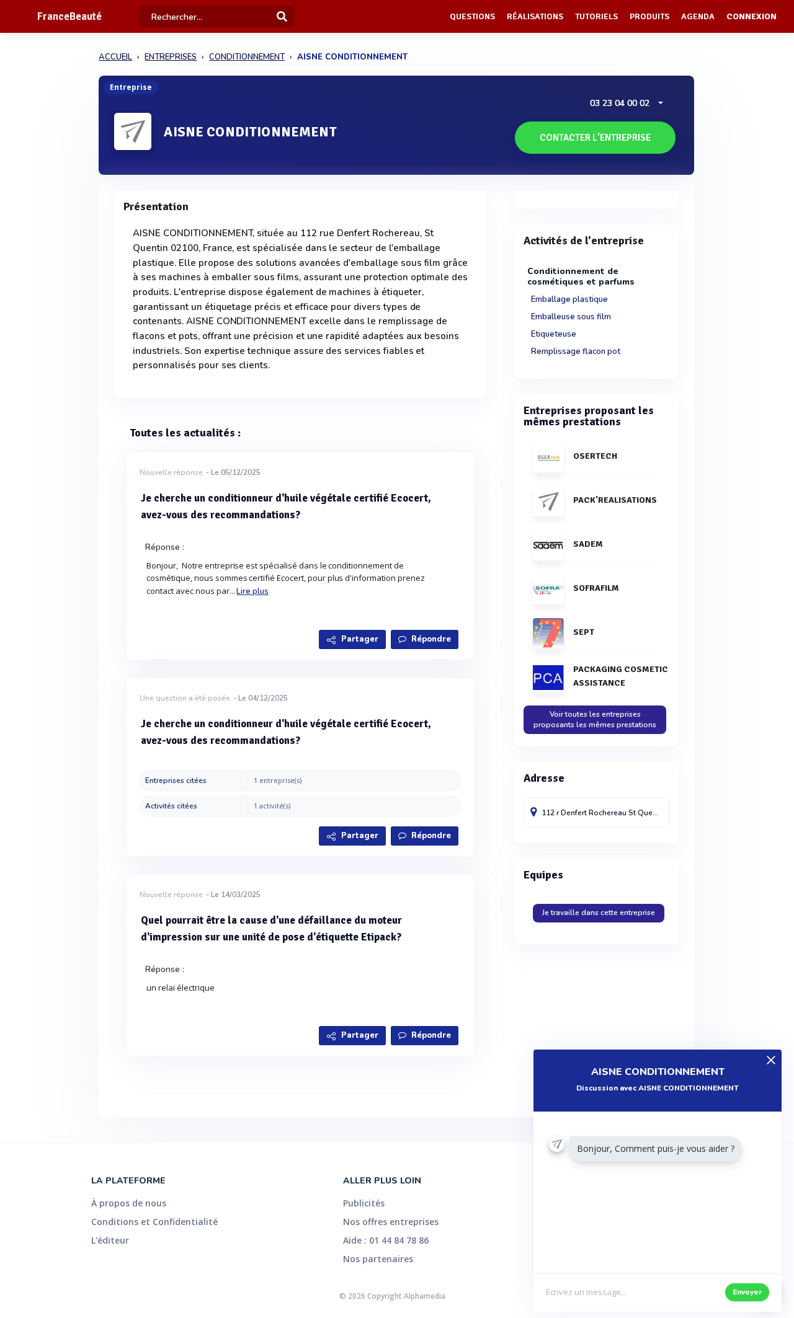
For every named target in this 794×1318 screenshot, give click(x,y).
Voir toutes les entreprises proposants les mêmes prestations (594, 719)
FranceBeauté (69, 16)
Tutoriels (596, 16)
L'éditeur (110, 1240)
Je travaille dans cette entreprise (598, 913)
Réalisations (535, 16)
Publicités (364, 1203)
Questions (472, 16)
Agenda (698, 16)
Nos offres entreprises (391, 1221)
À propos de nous (128, 1203)
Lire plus (252, 591)
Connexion (751, 16)
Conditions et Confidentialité (154, 1221)
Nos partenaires (378, 1259)
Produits (649, 16)
